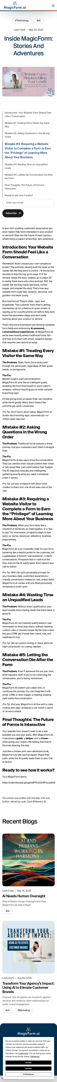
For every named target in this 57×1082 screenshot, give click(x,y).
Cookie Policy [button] (23, 1053)
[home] (14, 5)
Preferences (28, 1074)
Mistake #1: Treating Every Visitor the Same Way (27, 125)
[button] (53, 5)
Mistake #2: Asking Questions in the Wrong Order (27, 135)
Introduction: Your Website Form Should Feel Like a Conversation (28, 115)
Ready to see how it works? (19, 195)
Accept (28, 1063)
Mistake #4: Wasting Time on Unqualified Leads (26, 166)
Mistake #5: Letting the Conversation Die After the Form (29, 177)
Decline (28, 1068)
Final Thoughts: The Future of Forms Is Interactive (24, 187)
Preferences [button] (35, 1057)
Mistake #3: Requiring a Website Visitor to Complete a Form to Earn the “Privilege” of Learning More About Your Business (28, 151)
